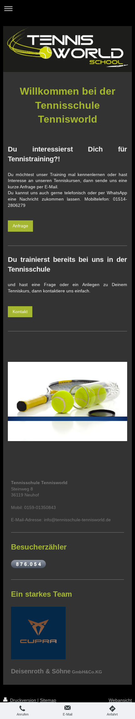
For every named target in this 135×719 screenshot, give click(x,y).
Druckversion (23, 700)
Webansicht (120, 700)
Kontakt (20, 311)
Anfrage (20, 225)
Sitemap (48, 700)
